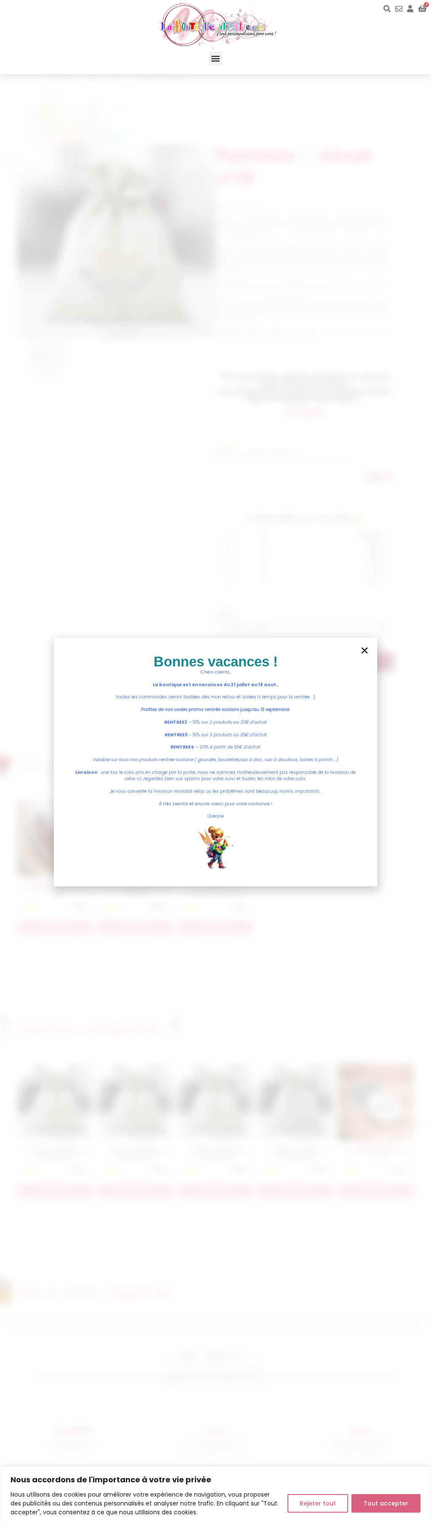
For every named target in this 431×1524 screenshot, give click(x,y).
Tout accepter (386, 1503)
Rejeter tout (318, 1503)
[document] (215, 762)
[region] (215, 1495)
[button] (216, 59)
